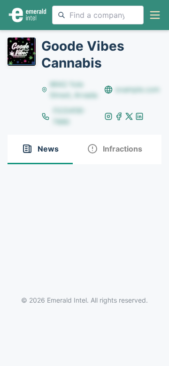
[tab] (40, 149)
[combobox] (98, 15)
